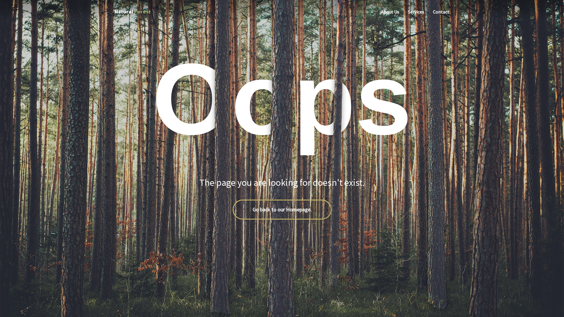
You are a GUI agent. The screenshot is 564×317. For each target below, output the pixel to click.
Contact (441, 12)
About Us (390, 12)
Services (416, 12)
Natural (133, 12)
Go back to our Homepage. (282, 209)
